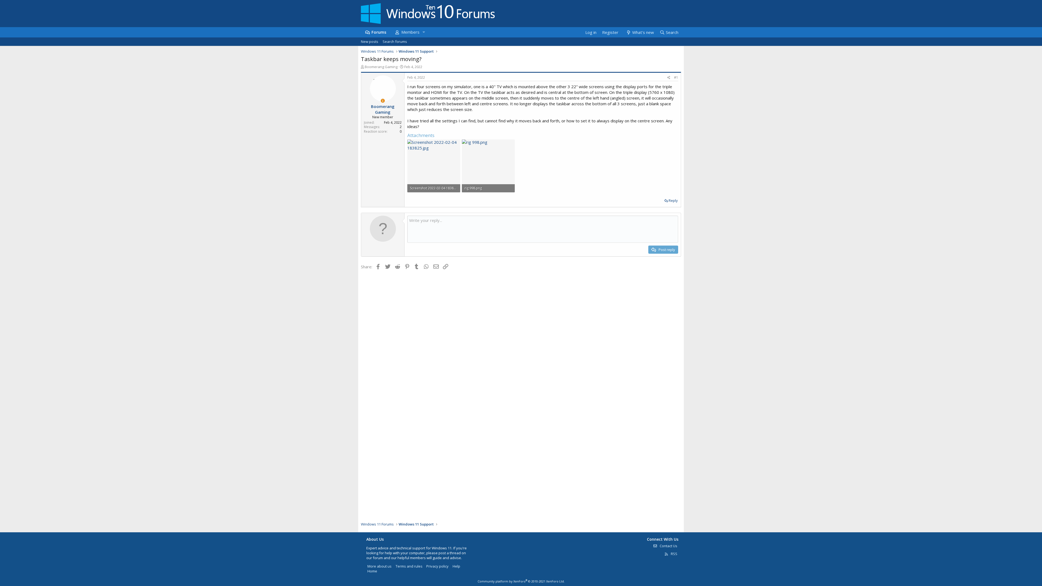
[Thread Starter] (382, 101)
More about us (379, 566)
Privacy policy (437, 566)
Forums (378, 32)
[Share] (668, 78)
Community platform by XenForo (521, 581)
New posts (369, 41)
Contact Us (668, 545)
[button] (423, 32)
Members (410, 32)
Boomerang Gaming (381, 66)
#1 (676, 77)
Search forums (395, 41)
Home (372, 571)
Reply (673, 200)
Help (456, 566)
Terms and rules (409, 566)
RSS (673, 553)
